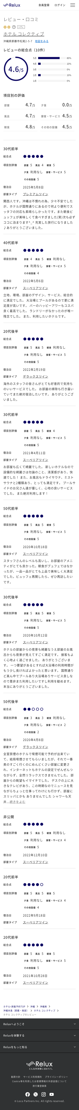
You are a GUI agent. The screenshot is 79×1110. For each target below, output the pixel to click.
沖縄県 (43, 1006)
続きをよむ (17, 802)
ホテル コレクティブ (23, 34)
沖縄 (32, 1006)
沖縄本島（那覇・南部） (16, 1010)
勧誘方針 (15, 1076)
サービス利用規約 (32, 1076)
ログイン (60, 5)
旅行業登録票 (40, 1085)
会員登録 (44, 5)
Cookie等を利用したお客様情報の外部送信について (39, 1081)
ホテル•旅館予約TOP (14, 1006)
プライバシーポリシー (56, 1076)
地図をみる (42, 41)
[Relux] (11, 4)
